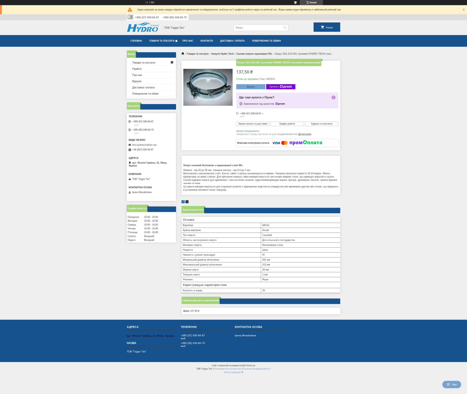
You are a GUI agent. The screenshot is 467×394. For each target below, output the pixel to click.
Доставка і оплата (232, 40)
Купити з (274, 86)
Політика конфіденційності (257, 369)
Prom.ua (251, 365)
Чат (454, 384)
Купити (251, 86)
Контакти (206, 40)
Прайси (137, 68)
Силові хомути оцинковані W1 (254, 53)
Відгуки (136, 81)
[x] (187, 202)
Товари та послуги (161, 40)
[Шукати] (285, 27)
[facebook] (183, 202)
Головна (136, 40)
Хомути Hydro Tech (222, 53)
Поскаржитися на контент (227, 369)
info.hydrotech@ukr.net (144, 145)
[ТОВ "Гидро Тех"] (143, 27)
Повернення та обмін (266, 40)
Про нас (187, 40)
